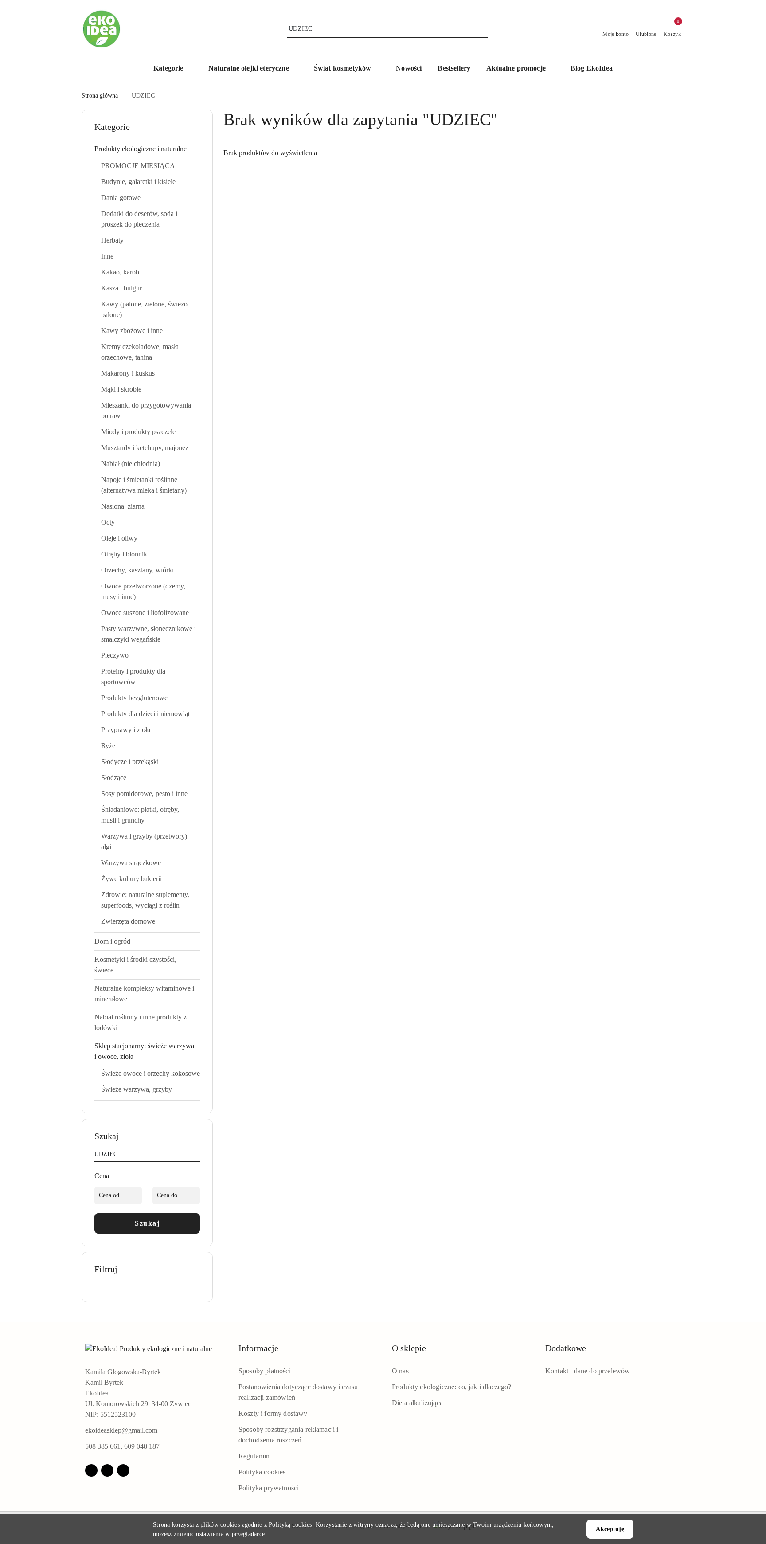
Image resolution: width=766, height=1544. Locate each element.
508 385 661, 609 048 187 (122, 1446)
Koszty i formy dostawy (273, 1413)
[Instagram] (107, 1470)
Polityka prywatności (268, 1488)
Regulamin (254, 1456)
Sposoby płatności (264, 1371)
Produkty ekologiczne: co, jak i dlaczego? (452, 1387)
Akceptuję (610, 1529)
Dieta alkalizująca (417, 1403)
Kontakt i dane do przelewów (587, 1371)
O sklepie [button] (409, 1348)
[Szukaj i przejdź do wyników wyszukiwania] (482, 28)
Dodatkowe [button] (565, 1348)
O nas (400, 1371)
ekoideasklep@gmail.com (121, 1430)
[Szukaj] (196, 1155)
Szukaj (147, 1223)
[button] (172, 69)
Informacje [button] (258, 1348)
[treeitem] (147, 149)
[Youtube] (123, 1470)
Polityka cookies (262, 1472)
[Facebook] (91, 1470)
